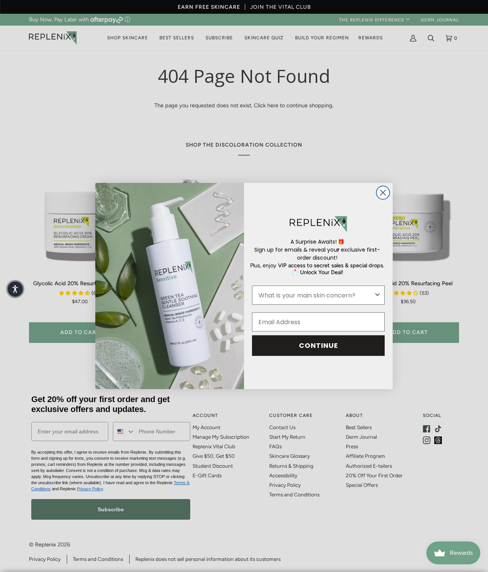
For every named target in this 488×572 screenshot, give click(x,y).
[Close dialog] (383, 192)
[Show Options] (377, 295)
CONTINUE (318, 345)
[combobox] (316, 295)
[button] (15, 289)
